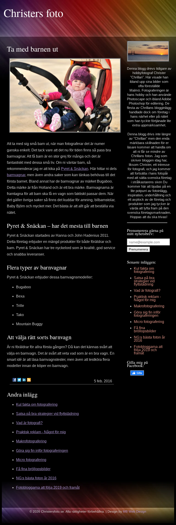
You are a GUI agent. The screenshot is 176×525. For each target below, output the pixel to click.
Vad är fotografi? (29, 423)
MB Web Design (134, 511)
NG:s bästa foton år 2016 (36, 478)
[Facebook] (14, 380)
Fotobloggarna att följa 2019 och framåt (48, 487)
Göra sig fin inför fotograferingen (42, 451)
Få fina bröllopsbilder (33, 469)
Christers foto (33, 12)
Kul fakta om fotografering (37, 404)
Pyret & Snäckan (74, 169)
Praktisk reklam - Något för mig (41, 432)
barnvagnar (16, 175)
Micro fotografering (31, 460)
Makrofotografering (31, 441)
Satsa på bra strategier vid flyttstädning (47, 414)
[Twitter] (19, 380)
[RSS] (29, 380)
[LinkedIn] (24, 380)
